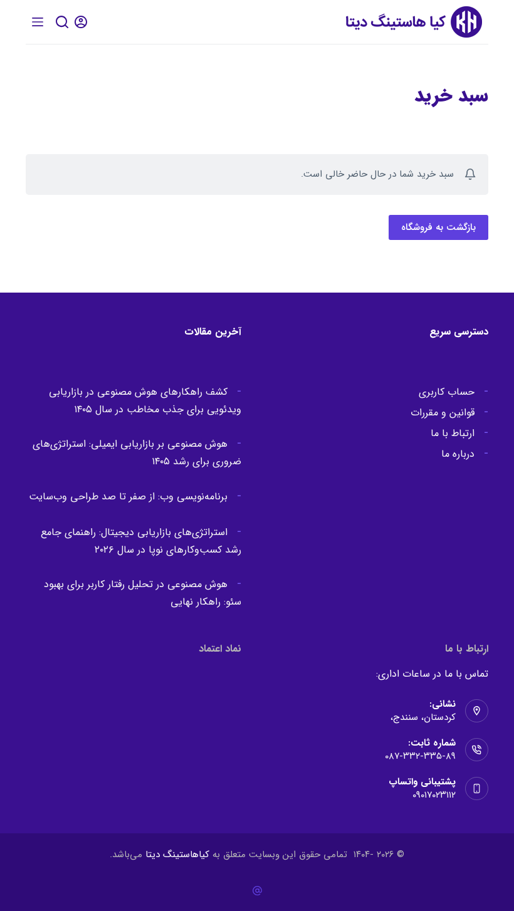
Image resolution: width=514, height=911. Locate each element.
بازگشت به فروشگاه (438, 227)
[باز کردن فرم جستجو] (62, 22)
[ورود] (81, 22)
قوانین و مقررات (443, 412)
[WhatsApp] (257, 890)
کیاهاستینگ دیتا (177, 854)
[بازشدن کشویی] (37, 22)
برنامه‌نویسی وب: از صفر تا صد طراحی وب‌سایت (128, 496)
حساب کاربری (447, 392)
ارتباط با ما (453, 433)
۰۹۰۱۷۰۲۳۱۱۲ (434, 795)
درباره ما (458, 454)
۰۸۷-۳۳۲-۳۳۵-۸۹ (420, 756)
